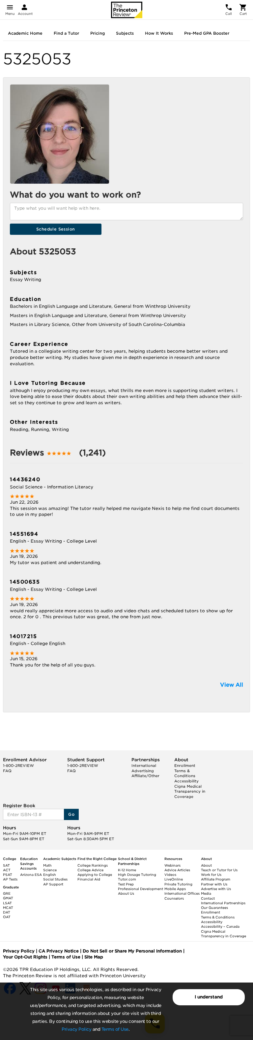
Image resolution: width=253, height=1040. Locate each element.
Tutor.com (127, 879)
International (143, 765)
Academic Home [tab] (25, 33)
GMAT (8, 898)
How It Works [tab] (159, 33)
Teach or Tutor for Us (219, 870)
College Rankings (92, 865)
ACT (7, 870)
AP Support (53, 884)
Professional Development (140, 889)
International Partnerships (223, 903)
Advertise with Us (216, 889)
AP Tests (10, 879)
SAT (6, 865)
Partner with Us (214, 884)
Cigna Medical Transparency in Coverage (189, 791)
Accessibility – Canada (220, 926)
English (49, 875)
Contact (208, 898)
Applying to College (94, 875)
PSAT (7, 875)
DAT (6, 912)
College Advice (90, 870)
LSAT (7, 903)
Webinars (172, 865)
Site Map (93, 956)
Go (71, 814)
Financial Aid (88, 879)
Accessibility (186, 781)
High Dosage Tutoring (137, 875)
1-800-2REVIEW (18, 765)
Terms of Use (114, 1029)
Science (50, 870)
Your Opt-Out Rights (25, 956)
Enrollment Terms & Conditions (184, 770)
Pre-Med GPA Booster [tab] (206, 33)
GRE (7, 893)
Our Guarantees (214, 908)
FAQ (7, 771)
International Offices (182, 893)
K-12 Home (127, 870)
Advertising (142, 771)
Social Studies (55, 879)
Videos (170, 875)
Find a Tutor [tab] (66, 33)
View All (231, 685)
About (206, 865)
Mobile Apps (175, 889)
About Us (126, 893)
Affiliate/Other (145, 775)
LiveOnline (173, 879)
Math (47, 865)
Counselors (174, 898)
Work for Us (211, 875)
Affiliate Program (215, 879)
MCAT (8, 908)
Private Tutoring (178, 884)
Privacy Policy (76, 1029)
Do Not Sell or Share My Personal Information (132, 951)
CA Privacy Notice (59, 951)
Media (206, 893)
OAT (7, 917)
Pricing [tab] (97, 33)
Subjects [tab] (125, 33)
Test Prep (126, 884)
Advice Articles (177, 870)
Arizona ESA (31, 875)
